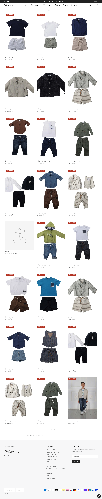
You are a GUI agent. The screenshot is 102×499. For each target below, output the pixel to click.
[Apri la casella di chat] (99, 496)
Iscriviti (76, 461)
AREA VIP (48, 464)
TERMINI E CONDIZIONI (52, 454)
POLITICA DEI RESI (51, 459)
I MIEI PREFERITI (50, 471)
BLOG (47, 475)
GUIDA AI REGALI (50, 449)
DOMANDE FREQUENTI (52, 478)
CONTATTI (48, 461)
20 (51, 429)
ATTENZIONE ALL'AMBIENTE (53, 466)
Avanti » (55, 429)
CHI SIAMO (49, 473)
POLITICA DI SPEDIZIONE (52, 452)
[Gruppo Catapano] (8, 5)
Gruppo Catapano (11, 493)
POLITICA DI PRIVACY (51, 457)
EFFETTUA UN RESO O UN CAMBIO (55, 468)
